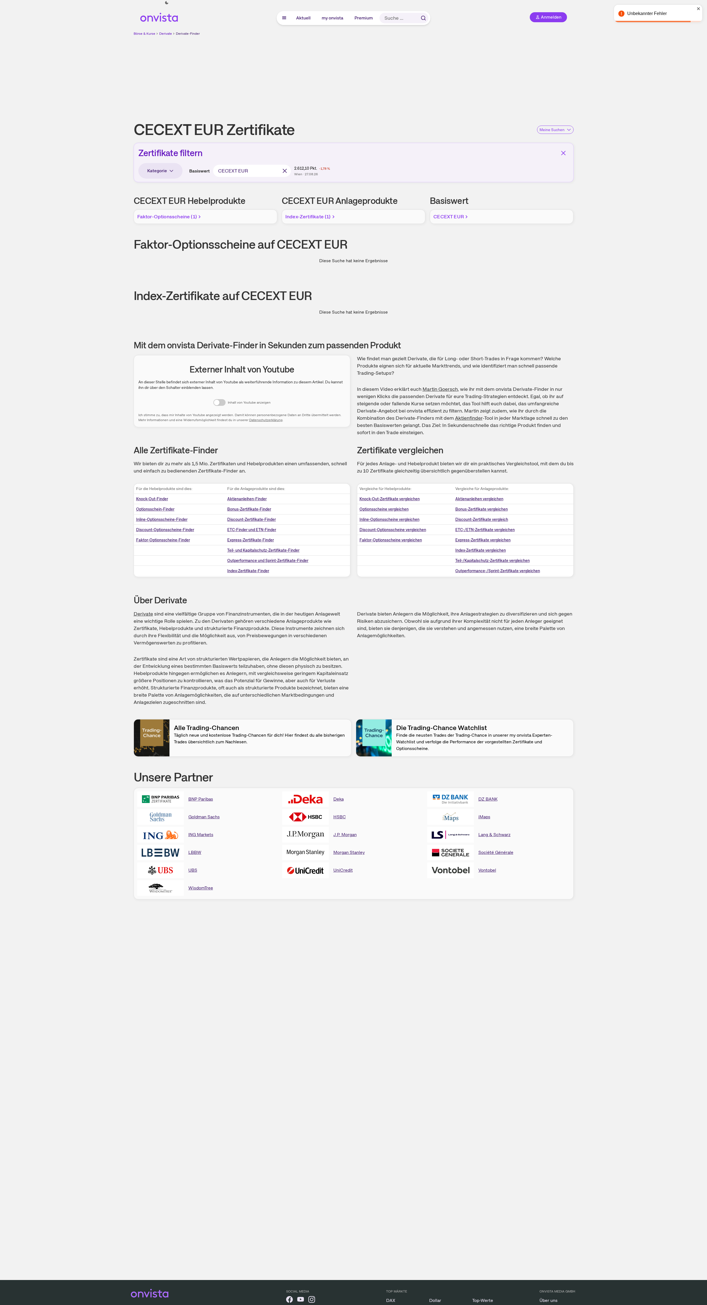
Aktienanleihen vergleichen (479, 498)
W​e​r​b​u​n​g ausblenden (401, 75)
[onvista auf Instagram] (311, 1300)
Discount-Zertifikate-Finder (251, 519)
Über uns (548, 1300)
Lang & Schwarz (494, 835)
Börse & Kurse (144, 33)
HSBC (339, 817)
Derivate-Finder (188, 33)
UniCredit (343, 870)
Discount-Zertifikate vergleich (481, 519)
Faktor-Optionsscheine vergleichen (390, 540)
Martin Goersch (440, 389)
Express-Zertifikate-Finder (250, 540)
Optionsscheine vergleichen (384, 509)
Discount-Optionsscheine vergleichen (392, 529)
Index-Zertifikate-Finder (248, 570)
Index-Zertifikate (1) (308, 216)
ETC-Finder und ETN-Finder (251, 529)
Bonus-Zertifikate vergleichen (481, 509)
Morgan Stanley (349, 852)
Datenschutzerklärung (266, 420)
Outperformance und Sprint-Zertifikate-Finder (267, 560)
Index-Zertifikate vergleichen (480, 550)
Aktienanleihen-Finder (247, 498)
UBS (192, 870)
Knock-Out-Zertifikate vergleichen (389, 498)
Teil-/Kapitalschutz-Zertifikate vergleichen (492, 560)
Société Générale (495, 852)
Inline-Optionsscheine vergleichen (389, 519)
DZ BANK (488, 799)
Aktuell (303, 18)
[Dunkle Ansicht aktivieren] (166, 3)
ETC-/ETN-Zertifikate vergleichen (485, 529)
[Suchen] (423, 18)
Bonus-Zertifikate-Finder (249, 509)
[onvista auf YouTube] (300, 1300)
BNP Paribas (200, 799)
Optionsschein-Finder (155, 509)
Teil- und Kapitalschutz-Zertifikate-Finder (263, 550)
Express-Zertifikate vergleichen (483, 540)
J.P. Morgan (345, 835)
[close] (699, 8)
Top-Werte (482, 1300)
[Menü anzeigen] (284, 18)
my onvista (333, 18)
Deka (338, 799)
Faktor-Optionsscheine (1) (167, 216)
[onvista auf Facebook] (289, 1300)
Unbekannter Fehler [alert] (647, 13)
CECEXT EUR (448, 216)
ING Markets (200, 835)
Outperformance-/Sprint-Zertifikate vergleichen (497, 570)
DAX (390, 1300)
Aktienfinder (469, 418)
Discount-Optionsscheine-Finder (165, 529)
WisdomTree (200, 888)
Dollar (435, 1300)
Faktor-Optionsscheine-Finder (163, 540)
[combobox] (252, 171)
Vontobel (487, 870)
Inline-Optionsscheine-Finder (162, 519)
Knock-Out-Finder (152, 498)
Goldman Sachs (204, 817)
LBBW (194, 852)
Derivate (165, 33)
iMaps (484, 817)
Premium (364, 18)
